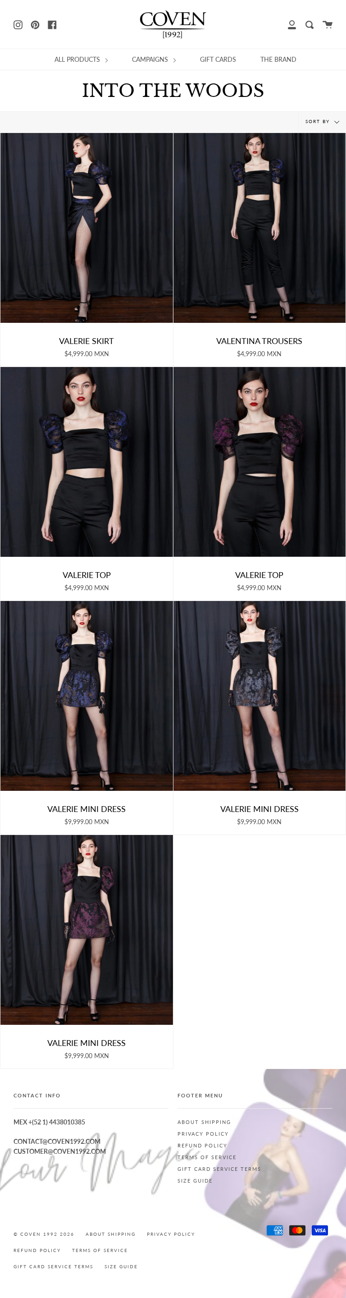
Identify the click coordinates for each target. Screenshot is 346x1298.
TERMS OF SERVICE (207, 1157)
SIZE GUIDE (195, 1180)
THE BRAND (278, 59)
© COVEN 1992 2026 (44, 1234)
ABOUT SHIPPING (204, 1122)
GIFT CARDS (218, 59)
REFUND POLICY (203, 1145)
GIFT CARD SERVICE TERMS (219, 1169)
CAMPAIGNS (151, 59)
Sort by (318, 121)
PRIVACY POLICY (203, 1134)
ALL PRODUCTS (78, 59)
